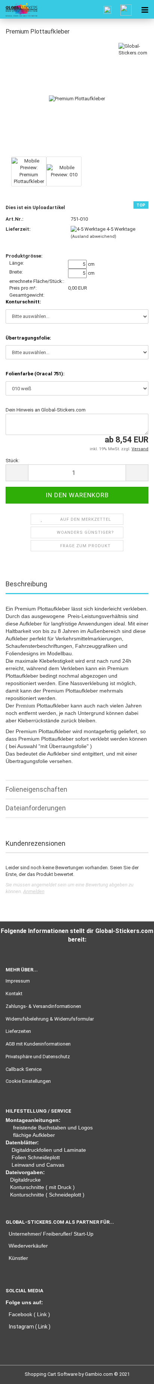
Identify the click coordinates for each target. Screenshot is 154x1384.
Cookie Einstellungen (28, 1081)
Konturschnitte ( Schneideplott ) (47, 1195)
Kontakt (14, 993)
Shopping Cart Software (51, 1374)
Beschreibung (26, 584)
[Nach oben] (20, 1373)
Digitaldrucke (25, 1180)
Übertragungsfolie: (28, 338)
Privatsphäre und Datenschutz (38, 1056)
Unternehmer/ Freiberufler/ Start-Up (51, 1234)
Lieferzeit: (18, 229)
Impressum (18, 981)
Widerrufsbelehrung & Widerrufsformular (50, 1019)
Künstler (18, 1258)
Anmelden (33, 891)
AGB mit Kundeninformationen (38, 1044)
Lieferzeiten (18, 1031)
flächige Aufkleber (34, 1135)
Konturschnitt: (23, 302)
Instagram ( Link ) (29, 1327)
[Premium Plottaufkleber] (77, 98)
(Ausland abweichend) (93, 236)
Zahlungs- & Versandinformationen (43, 1006)
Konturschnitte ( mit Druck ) (42, 1187)
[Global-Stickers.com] (18, 9)
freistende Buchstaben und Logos (53, 1128)
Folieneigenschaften (36, 789)
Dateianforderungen (36, 808)
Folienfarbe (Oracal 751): (35, 373)
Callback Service (23, 1069)
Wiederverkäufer (28, 1246)
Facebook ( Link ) (29, 1314)
